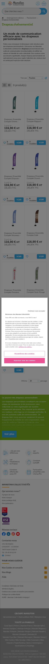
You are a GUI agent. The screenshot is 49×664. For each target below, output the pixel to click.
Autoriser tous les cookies (24, 360)
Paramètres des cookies (24, 354)
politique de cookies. (25, 346)
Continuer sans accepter (36, 311)
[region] (24, 332)
